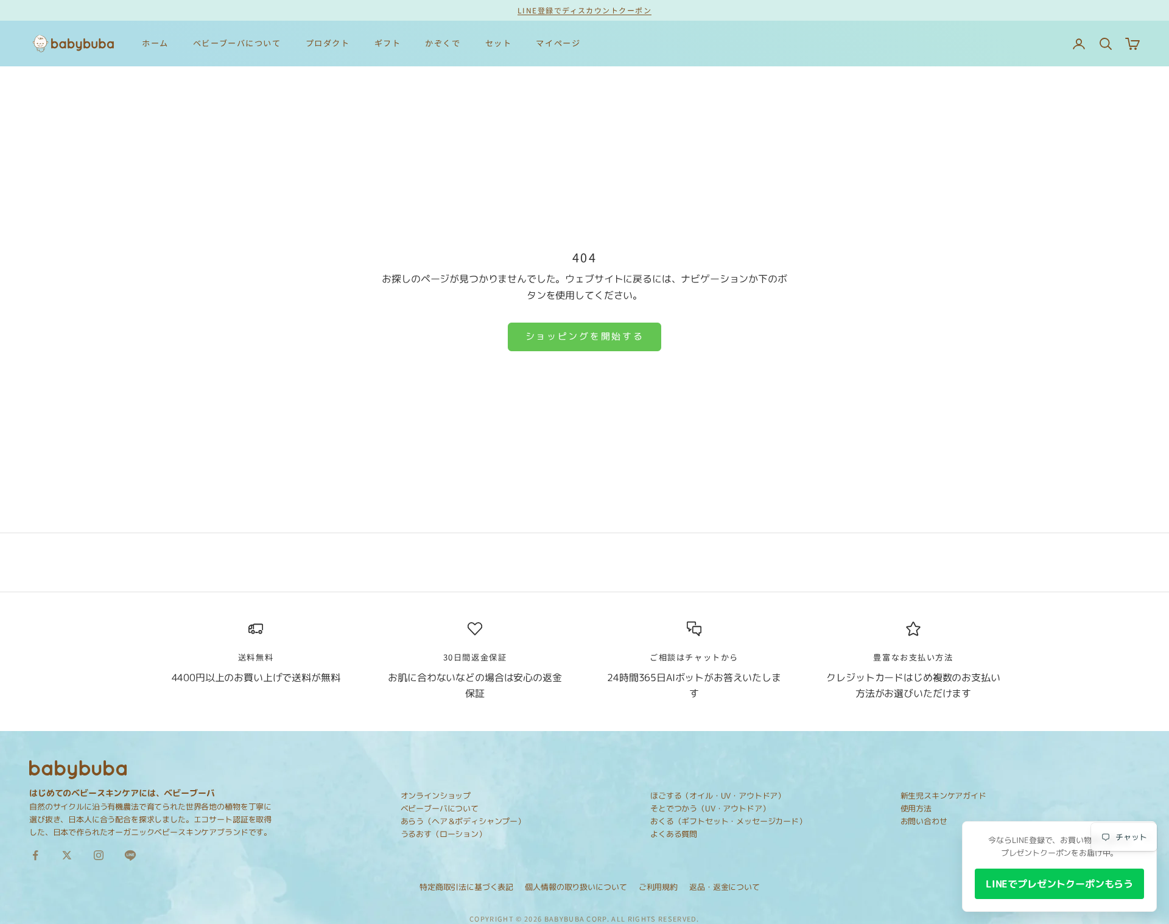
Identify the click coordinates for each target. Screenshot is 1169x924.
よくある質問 (673, 833)
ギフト (387, 43)
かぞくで (442, 43)
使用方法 (916, 808)
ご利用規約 (658, 886)
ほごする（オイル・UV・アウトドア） (717, 795)
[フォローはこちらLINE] (130, 855)
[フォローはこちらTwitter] (67, 855)
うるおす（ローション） (443, 833)
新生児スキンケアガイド (943, 795)
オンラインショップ (436, 795)
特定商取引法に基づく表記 (466, 886)
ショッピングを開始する (584, 336)
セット (498, 43)
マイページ (558, 43)
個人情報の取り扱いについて (576, 886)
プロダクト (328, 43)
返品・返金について (724, 886)
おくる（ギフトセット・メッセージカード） (728, 821)
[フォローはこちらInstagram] (99, 855)
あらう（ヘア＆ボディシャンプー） (463, 821)
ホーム (155, 43)
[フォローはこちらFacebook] (35, 855)
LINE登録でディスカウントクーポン (584, 10)
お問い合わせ (923, 821)
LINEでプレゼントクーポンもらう (1059, 884)
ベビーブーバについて (237, 43)
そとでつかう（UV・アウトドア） (710, 808)
